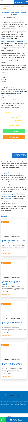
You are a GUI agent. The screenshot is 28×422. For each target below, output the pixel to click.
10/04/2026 (6, 277)
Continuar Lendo (6, 253)
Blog (2, 6)
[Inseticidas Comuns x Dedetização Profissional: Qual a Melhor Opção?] (14, 350)
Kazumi (6, 196)
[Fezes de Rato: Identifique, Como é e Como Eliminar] (14, 309)
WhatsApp (15, 131)
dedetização (4, 38)
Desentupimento (6, 263)
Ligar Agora (15, 137)
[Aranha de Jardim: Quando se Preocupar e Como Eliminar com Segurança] (14, 268)
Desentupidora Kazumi (15, 236)
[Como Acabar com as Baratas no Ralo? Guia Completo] (14, 227)
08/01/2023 (6, 359)
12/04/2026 (6, 236)
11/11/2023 (6, 318)
